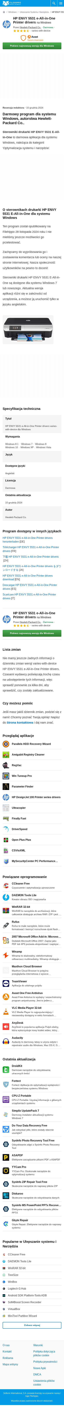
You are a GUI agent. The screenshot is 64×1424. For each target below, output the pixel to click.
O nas (6, 1345)
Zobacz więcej (32, 1325)
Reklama (8, 1358)
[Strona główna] (4, 12)
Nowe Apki (39, 1368)
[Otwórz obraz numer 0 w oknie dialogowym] (28, 329)
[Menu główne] (60, 3)
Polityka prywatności (45, 1361)
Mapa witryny (10, 1364)
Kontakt (7, 1351)
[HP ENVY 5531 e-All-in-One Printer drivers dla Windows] (7, 24)
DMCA (37, 1374)
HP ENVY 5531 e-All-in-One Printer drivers (34, 615)
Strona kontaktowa (20, 722)
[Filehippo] (12, 3)
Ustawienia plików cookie (44, 1382)
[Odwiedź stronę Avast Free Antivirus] (32, 38)
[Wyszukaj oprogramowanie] (54, 3)
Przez (27, 27)
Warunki (38, 1345)
